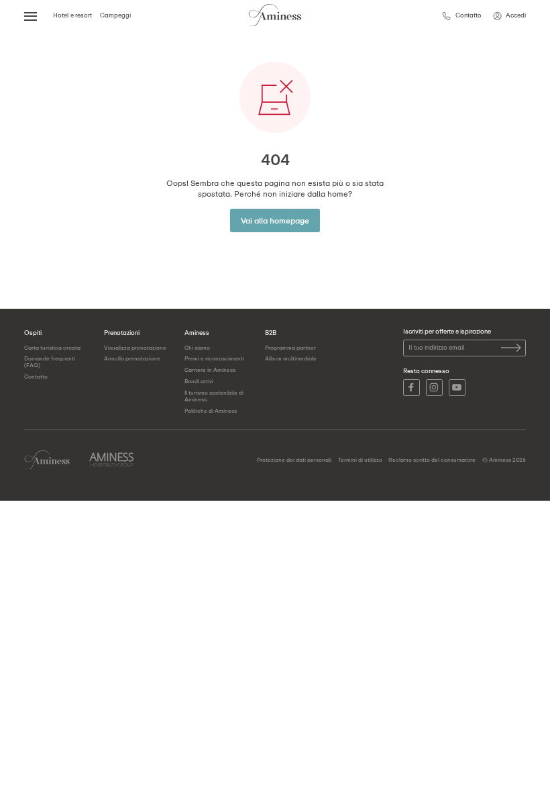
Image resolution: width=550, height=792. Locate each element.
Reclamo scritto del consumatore (432, 460)
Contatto (36, 376)
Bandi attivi (198, 381)
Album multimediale (291, 358)
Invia (511, 347)
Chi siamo (197, 347)
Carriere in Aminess (209, 369)
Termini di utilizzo (360, 460)
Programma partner (290, 347)
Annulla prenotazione (132, 358)
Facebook (411, 387)
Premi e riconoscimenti (214, 358)
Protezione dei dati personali (294, 460)
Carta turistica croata (52, 347)
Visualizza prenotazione (135, 347)
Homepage (47, 460)
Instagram (434, 387)
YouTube (457, 387)
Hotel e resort (72, 15)
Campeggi (115, 15)
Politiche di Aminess (210, 410)
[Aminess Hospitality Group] (111, 460)
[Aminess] (275, 16)
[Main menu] (31, 15)
